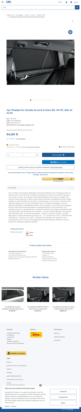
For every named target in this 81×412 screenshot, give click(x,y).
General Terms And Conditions (17, 366)
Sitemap (9, 372)
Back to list (11, 15)
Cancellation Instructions (15, 379)
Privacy (13, 406)
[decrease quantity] (9, 155)
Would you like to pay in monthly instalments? (40, 167)
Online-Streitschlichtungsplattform (16, 384)
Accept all (63, 391)
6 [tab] (40, 100)
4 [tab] (36, 100)
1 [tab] (30, 100)
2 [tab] (32, 100)
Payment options (59, 337)
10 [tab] (48, 100)
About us (57, 333)
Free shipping (20, 139)
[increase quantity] (36, 155)
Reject (63, 403)
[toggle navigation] (3, 1)
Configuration (63, 397)
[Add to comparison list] (70, 32)
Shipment (57, 340)
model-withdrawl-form (14, 376)
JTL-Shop (70, 409)
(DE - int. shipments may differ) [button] (31, 147)
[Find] (77, 7)
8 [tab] (44, 100)
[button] (66, 2)
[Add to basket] (8, 27)
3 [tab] (34, 100)
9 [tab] (46, 100)
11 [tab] (50, 100)
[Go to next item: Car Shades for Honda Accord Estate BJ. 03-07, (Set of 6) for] (72, 21)
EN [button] (60, 2)
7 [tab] (42, 100)
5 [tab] (38, 100)
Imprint (7, 406)
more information (56, 167)
